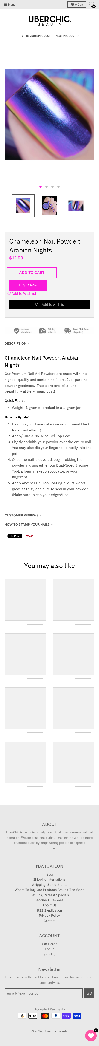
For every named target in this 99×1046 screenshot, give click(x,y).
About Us (49, 905)
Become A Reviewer (49, 900)
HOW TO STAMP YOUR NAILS (27, 524)
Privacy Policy (49, 915)
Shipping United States (49, 885)
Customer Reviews (21, 515)
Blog (49, 874)
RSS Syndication (49, 910)
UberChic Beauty (56, 1031)
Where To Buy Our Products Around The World (49, 890)
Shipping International (49, 879)
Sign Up (49, 954)
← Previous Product (36, 35)
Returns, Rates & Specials (49, 895)
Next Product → (67, 35)
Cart (79, 4)
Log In (49, 949)
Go (89, 993)
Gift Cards (49, 944)
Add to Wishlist (23, 293)
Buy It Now (28, 285)
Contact (49, 921)
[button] (91, 4)
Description (15, 343)
